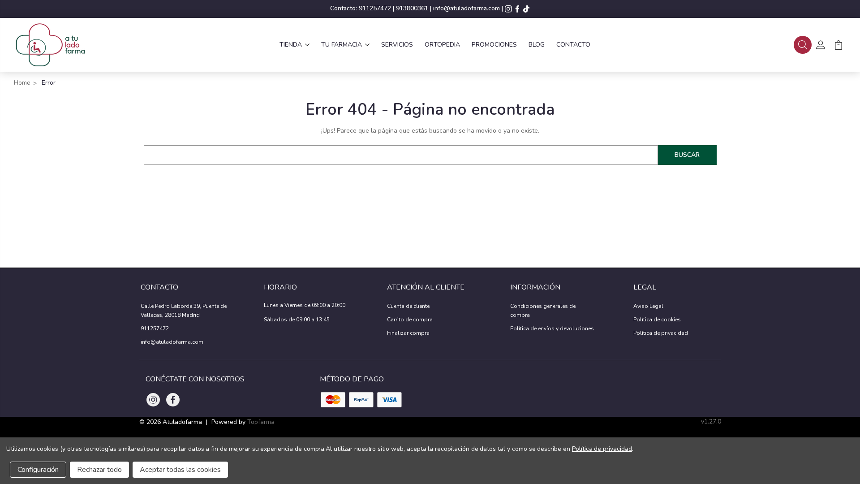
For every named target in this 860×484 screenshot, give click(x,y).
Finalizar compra (408, 333)
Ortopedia (442, 44)
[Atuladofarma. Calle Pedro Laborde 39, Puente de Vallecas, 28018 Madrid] (50, 44)
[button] (803, 45)
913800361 (412, 8)
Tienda (291, 44)
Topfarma (261, 422)
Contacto (573, 44)
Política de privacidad (660, 333)
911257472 (375, 8)
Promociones (494, 44)
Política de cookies (657, 319)
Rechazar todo (99, 470)
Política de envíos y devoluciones (552, 328)
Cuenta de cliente (408, 306)
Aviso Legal (648, 306)
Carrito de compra (410, 319)
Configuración (38, 470)
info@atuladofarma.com (466, 8)
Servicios (397, 44)
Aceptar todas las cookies (180, 470)
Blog (537, 44)
